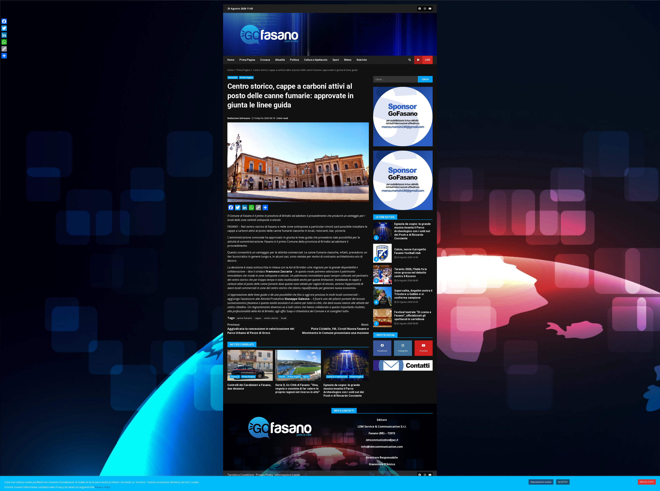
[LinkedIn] (4, 35)
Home (230, 59)
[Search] (410, 60)
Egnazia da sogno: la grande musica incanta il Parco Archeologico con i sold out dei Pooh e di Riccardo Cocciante (346, 365)
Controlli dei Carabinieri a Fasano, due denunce (250, 365)
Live (427, 59)
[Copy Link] (4, 48)
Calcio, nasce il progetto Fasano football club (382, 231)
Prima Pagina (247, 59)
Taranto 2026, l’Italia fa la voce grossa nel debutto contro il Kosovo (382, 253)
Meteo (347, 59)
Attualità (280, 59)
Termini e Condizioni (240, 475)
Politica (294, 59)
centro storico (271, 318)
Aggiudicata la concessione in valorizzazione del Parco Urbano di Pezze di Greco (260, 329)
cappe (258, 318)
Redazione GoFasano (238, 118)
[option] (402, 233)
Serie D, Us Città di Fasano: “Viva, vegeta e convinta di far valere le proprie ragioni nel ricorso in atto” (298, 365)
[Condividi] (4, 55)
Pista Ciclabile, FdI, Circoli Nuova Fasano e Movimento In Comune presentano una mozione (335, 329)
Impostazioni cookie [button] (541, 481)
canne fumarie (244, 318)
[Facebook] (4, 21)
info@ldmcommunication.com (382, 447)
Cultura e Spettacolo (315, 59)
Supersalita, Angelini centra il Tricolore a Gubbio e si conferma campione (382, 274)
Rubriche (362, 59)
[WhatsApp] (4, 42)
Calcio (282, 376)
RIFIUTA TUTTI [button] (647, 481)
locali (283, 318)
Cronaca (265, 59)
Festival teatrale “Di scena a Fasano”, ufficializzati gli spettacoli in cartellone (382, 296)
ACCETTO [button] (563, 481)
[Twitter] (4, 28)
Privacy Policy (264, 475)
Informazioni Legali (287, 475)
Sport (336, 59)
